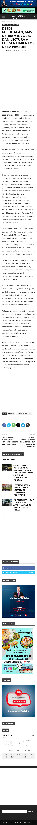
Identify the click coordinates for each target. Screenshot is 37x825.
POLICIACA (5, 470)
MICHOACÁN (11, 21)
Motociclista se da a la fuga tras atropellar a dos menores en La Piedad (23, 505)
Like (32, 568)
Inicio (3, 21)
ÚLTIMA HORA (15, 24)
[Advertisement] (18, 89)
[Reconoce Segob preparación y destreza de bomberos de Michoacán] (7, 487)
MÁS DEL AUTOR (9, 459)
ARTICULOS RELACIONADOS (13, 454)
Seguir (31, 572)
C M (6, 50)
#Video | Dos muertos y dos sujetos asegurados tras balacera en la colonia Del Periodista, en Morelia (23, 472)
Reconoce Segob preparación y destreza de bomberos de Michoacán (21, 490)
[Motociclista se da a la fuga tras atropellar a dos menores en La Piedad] (7, 502)
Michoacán (11, 413)
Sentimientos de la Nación (24, 413)
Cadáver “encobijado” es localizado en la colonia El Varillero (27, 442)
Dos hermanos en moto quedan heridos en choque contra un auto (10, 441)
